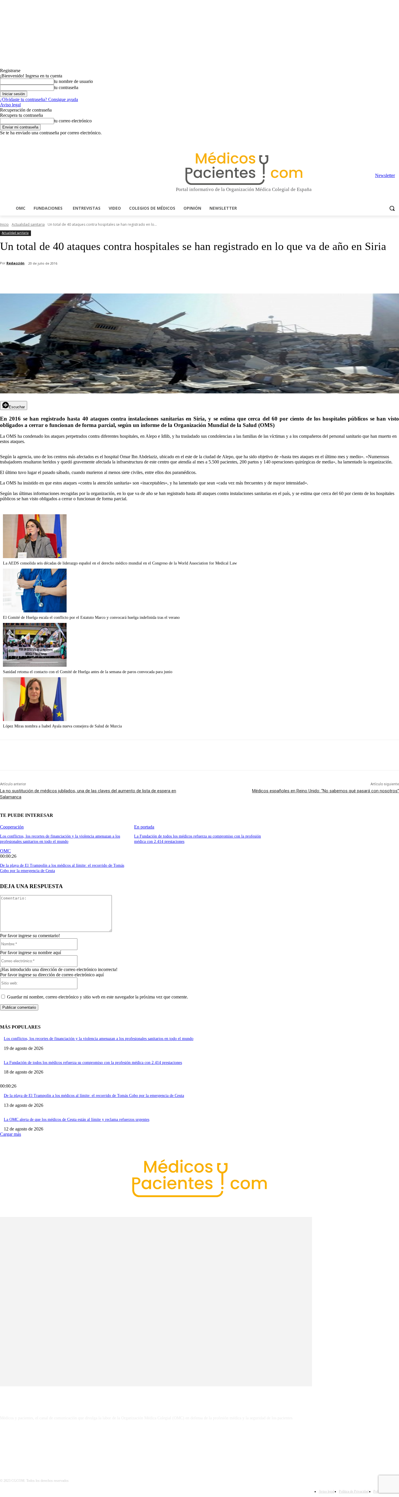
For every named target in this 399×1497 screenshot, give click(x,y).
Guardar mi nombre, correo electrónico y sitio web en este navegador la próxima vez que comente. (97, 996)
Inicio (4, 224)
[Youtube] (395, 139)
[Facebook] (355, 139)
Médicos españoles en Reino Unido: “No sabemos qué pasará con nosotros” (325, 790)
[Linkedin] (371, 139)
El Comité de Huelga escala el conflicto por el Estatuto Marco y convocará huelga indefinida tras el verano (91, 617)
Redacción (15, 263)
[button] (392, 208)
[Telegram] (379, 139)
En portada (144, 826)
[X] (387, 139)
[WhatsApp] (102, 278)
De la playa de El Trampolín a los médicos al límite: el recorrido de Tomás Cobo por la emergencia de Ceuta (94, 1095)
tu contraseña (66, 87)
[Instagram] (363, 139)
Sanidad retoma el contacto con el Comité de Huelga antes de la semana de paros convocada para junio (87, 672)
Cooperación (12, 826)
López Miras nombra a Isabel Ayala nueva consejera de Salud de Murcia (62, 726)
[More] (166, 278)
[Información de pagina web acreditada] (199, 1443)
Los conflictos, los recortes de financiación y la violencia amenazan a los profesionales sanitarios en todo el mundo (98, 1038)
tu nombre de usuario (73, 81)
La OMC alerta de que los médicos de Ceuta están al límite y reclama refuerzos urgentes (76, 1119)
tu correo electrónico (73, 120)
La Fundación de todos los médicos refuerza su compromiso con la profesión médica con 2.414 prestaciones (93, 1062)
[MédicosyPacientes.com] (243, 168)
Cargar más (10, 1134)
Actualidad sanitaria (28, 224)
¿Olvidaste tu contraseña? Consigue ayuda (39, 99)
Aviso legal (10, 104)
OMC (5, 850)
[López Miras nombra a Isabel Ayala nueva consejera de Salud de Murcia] (35, 719)
